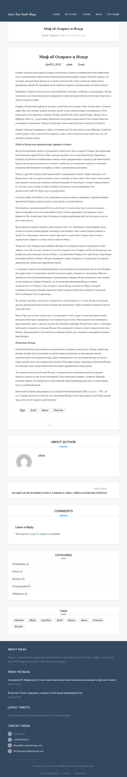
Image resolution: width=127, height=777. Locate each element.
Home (56, 14)
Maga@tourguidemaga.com (28, 745)
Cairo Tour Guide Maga (22, 14)
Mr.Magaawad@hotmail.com (28, 751)
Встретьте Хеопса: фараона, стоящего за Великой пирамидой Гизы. (45, 692)
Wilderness (18, 593)
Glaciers (71, 620)
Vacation (18, 626)
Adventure (19, 620)
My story (71, 14)
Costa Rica (46, 620)
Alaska (32, 620)
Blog (99, 14)
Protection (58, 410)
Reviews (16, 578)
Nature (45, 410)
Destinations (19, 564)
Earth (33, 410)
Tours (86, 14)
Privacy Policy (80, 773)
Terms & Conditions (50, 773)
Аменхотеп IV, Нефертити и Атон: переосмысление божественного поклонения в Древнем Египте (62, 679)
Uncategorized (20, 586)
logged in (34, 533)
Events (53, 35)
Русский (113, 14)
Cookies (66, 773)
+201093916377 (21, 739)
